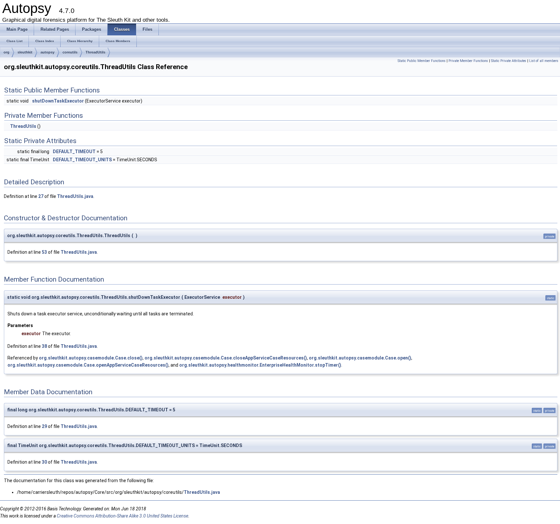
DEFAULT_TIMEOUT (74, 151)
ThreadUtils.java (75, 196)
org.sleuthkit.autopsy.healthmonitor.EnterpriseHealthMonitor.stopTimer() (260, 365)
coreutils (70, 52)
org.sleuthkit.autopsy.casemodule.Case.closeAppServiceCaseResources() (226, 357)
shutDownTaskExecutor (58, 101)
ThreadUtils (95, 52)
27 (40, 196)
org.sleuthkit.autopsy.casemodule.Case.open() (360, 357)
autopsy (47, 52)
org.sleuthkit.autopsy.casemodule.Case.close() (91, 357)
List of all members (543, 61)
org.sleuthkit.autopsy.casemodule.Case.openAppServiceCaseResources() (88, 365)
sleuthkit (25, 52)
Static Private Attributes (508, 61)
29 (44, 426)
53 (44, 252)
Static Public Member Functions (422, 61)
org (6, 52)
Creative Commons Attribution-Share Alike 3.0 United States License (122, 515)
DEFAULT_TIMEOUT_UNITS (82, 159)
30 (44, 462)
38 (44, 346)
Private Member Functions (468, 61)
